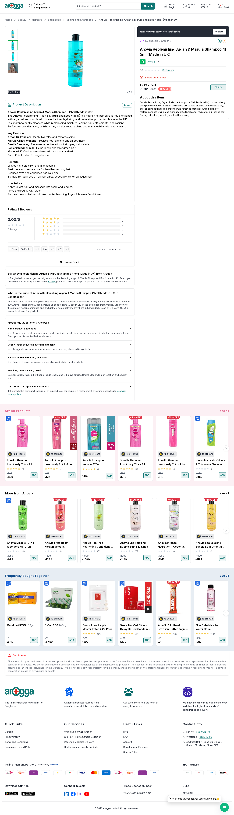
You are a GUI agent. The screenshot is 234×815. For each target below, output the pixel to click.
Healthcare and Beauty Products (81, 747)
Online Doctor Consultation (78, 731)
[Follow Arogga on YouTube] (86, 794)
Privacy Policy (12, 736)
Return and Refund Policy (18, 747)
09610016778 (203, 731)
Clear (15, 249)
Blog (125, 731)
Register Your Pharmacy (136, 747)
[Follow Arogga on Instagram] (80, 794)
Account (127, 742)
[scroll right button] (226, 448)
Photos (28, 249)
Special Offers (130, 752)
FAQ (125, 736)
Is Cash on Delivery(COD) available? (28, 357)
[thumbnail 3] (13, 57)
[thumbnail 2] (13, 45)
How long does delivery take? (24, 370)
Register (219, 31)
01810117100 (205, 736)
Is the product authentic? (22, 328)
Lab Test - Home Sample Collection (82, 736)
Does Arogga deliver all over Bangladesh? (31, 344)
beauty (52, 281)
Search (148, 6)
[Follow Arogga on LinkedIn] (66, 794)
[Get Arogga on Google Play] (11, 794)
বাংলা (129, 105)
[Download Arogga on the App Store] (28, 794)
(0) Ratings (168, 70)
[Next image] (128, 60)
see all (224, 411)
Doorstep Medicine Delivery (79, 742)
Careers (9, 731)
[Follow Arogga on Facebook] (73, 794)
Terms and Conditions (16, 742)
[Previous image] (22, 60)
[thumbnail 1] (13, 34)
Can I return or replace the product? (28, 386)
